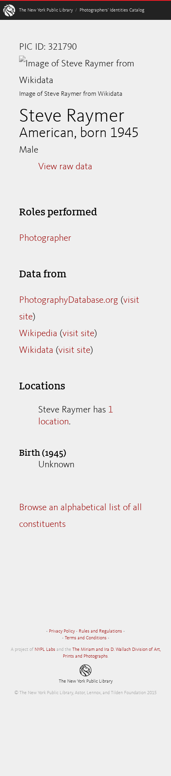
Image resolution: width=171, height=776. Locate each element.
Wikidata (36, 350)
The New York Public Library (46, 10)
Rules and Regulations (100, 631)
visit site (78, 334)
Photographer (45, 238)
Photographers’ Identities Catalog (112, 10)
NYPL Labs (45, 649)
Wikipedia (38, 334)
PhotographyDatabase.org (68, 300)
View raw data (65, 167)
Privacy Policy (62, 631)
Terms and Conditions (86, 638)
